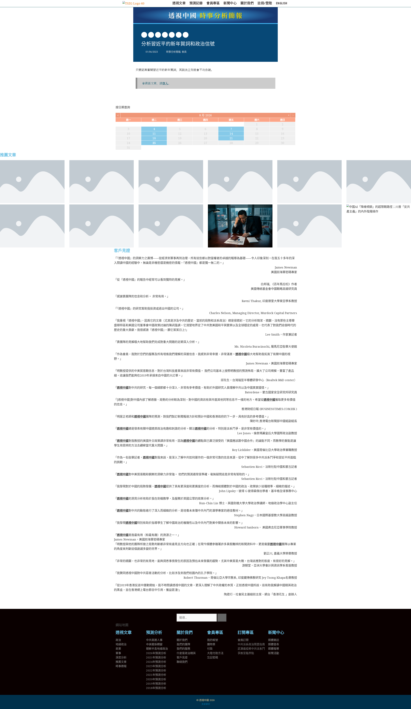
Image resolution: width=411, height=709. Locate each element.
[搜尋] (221, 618)
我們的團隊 (183, 644)
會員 (184, 51)
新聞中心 (230, 3)
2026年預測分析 (156, 653)
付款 (210, 648)
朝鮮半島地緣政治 (157, 648)
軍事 (118, 653)
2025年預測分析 (156, 657)
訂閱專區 (246, 632)
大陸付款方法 (215, 653)
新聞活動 (273, 653)
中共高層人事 (154, 640)
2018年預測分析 (156, 688)
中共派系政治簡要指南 (251, 644)
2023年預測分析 (156, 666)
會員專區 (213, 3)
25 (154, 143)
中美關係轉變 (154, 644)
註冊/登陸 (265, 3)
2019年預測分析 (156, 683)
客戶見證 (122, 250)
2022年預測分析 (156, 670)
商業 (118, 648)
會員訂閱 (243, 640)
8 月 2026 (205, 115)
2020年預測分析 (156, 679)
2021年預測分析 (156, 675)
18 (154, 138)
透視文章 (179, 3)
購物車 (211, 644)
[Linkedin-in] (259, 618)
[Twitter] (242, 618)
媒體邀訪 (273, 640)
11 (154, 133)
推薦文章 (8, 155)
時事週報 (121, 666)
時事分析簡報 (205, 15)
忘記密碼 (212, 657)
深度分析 (121, 657)
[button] (144, 35)
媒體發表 (273, 644)
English (281, 3)
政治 (118, 640)
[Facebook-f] (250, 618)
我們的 (181, 648)
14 (231, 133)
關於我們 (247, 3)
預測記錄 (196, 3)
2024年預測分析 (156, 662)
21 (231, 138)
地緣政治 (121, 644)
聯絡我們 (182, 662)
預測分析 (154, 632)
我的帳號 (212, 640)
